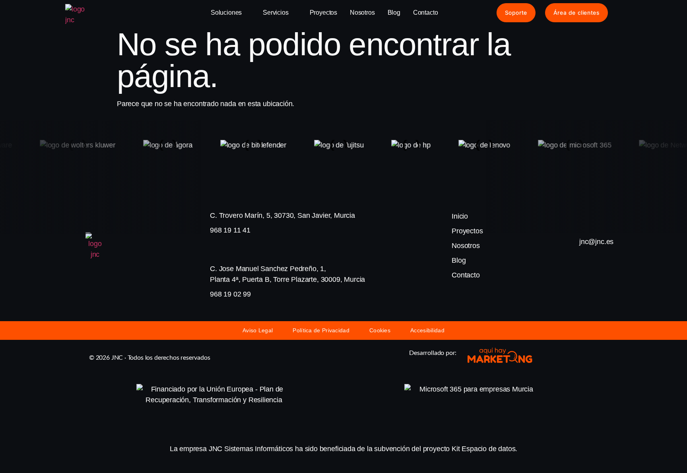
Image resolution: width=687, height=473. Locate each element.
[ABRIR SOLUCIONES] (247, 12)
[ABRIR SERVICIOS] (294, 12)
